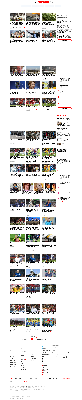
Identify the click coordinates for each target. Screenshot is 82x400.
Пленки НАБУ (58, 6)
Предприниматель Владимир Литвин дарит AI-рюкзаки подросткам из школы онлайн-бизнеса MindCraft (64, 134)
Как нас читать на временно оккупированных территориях (66, 356)
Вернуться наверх (66, 378)
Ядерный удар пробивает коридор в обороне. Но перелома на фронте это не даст (64, 31)
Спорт (11, 354)
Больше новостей (64, 170)
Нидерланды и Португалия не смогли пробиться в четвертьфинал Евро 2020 (48, 40)
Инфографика (13, 364)
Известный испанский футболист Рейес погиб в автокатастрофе (16, 264)
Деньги (11, 350)
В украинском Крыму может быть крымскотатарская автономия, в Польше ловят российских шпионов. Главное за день (48, 329)
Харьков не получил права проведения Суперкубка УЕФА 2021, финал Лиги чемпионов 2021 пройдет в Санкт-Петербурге (32, 228)
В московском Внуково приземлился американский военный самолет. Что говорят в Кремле (65, 91)
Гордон (44, 348)
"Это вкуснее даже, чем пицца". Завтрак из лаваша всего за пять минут (66, 187)
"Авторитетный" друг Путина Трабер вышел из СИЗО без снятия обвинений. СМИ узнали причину (64, 124)
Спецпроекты (23, 369)
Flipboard (45, 365)
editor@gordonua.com (52, 378)
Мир (11, 352)
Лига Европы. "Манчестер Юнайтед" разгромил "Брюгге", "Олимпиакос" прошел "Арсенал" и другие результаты (48, 142)
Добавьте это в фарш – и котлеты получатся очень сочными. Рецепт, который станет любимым (65, 182)
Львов (32, 348)
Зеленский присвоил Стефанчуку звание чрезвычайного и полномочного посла (66, 104)
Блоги (39, 3)
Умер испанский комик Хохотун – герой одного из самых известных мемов (16, 75)
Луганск (32, 360)
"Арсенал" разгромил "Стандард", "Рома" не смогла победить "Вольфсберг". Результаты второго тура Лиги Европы (17, 228)
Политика (12, 348)
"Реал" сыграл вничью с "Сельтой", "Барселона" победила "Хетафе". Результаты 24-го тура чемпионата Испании (32, 159)
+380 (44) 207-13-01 (16, 378)
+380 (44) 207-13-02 (34, 378)
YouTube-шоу (23, 367)
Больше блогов (64, 40)
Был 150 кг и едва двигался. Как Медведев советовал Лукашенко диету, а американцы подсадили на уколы (65, 199)
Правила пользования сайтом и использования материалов (56, 346)
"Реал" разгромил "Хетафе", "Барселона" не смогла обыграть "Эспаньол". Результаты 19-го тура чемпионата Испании (48, 176)
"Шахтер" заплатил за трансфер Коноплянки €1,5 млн (16, 244)
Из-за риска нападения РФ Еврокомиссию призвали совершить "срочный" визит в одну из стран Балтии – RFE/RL (64, 161)
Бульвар (43, 3)
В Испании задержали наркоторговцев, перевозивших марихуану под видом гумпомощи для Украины (48, 25)
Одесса (32, 350)
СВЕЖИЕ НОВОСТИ (61, 115)
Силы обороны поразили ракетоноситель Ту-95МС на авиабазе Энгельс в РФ (62, 150)
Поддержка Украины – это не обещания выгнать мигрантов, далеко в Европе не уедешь (64, 16)
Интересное (12, 366)
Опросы (65, 3)
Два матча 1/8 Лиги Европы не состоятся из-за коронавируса (17, 141)
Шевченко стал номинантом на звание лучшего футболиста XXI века (33, 91)
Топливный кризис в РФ (26, 6)
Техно (11, 358)
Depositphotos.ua (25, 386)
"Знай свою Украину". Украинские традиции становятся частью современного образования (64, 36)
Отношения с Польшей (49, 6)
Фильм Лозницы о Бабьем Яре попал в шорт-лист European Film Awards (32, 40)
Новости (14, 3)
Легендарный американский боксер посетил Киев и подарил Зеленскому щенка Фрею (66, 79)
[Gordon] (43, 2)
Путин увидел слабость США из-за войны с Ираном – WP (63, 140)
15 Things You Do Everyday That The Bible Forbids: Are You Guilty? (39, 192)
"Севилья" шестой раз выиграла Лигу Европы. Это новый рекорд (48, 108)
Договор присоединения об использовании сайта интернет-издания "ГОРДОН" (56, 356)
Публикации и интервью (22, 3)
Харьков (32, 354)
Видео (60, 3)
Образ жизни (12, 360)
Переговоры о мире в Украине (38, 6)
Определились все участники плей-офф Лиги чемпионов (32, 279)
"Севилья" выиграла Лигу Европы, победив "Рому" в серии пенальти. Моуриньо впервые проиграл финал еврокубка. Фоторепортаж (17, 25)
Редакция (64, 348)
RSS (44, 367)
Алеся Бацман (46, 361)
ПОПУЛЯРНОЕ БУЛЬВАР (62, 172)
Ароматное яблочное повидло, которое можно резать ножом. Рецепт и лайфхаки (65, 193)
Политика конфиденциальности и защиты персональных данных (56, 351)
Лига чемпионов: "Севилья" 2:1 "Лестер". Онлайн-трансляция (48, 264)
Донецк (32, 352)
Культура (12, 356)
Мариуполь (33, 358)
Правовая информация (67, 352)
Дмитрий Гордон (46, 346)
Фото (57, 3)
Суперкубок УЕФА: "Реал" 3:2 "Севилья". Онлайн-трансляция (17, 313)
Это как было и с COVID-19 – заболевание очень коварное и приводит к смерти (63, 26)
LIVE (47, 3)
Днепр (32, 356)
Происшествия (13, 362)
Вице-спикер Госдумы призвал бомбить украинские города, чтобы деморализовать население (64, 119)
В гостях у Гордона (33, 3)
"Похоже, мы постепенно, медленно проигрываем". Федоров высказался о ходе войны (65, 85)
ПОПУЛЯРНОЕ (60, 75)
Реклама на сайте (66, 350)
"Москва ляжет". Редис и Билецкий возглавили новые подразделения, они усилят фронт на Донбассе (65, 97)
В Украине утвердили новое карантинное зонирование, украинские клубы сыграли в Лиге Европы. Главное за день (49, 92)
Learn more (19, 193)
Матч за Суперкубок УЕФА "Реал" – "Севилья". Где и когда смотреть (48, 313)
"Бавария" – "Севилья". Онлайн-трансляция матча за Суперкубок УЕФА (32, 108)
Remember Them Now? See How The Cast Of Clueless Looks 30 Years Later (27, 192)
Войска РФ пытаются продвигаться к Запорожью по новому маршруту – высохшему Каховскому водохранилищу (64, 155)
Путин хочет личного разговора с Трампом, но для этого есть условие (64, 21)
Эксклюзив (51, 3)
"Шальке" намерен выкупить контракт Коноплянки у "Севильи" (17, 279)
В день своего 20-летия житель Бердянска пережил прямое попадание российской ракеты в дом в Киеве (64, 130)
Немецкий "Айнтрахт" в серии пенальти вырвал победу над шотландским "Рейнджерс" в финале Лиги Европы (17, 41)
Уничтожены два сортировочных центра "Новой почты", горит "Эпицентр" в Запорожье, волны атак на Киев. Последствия (64, 166)
